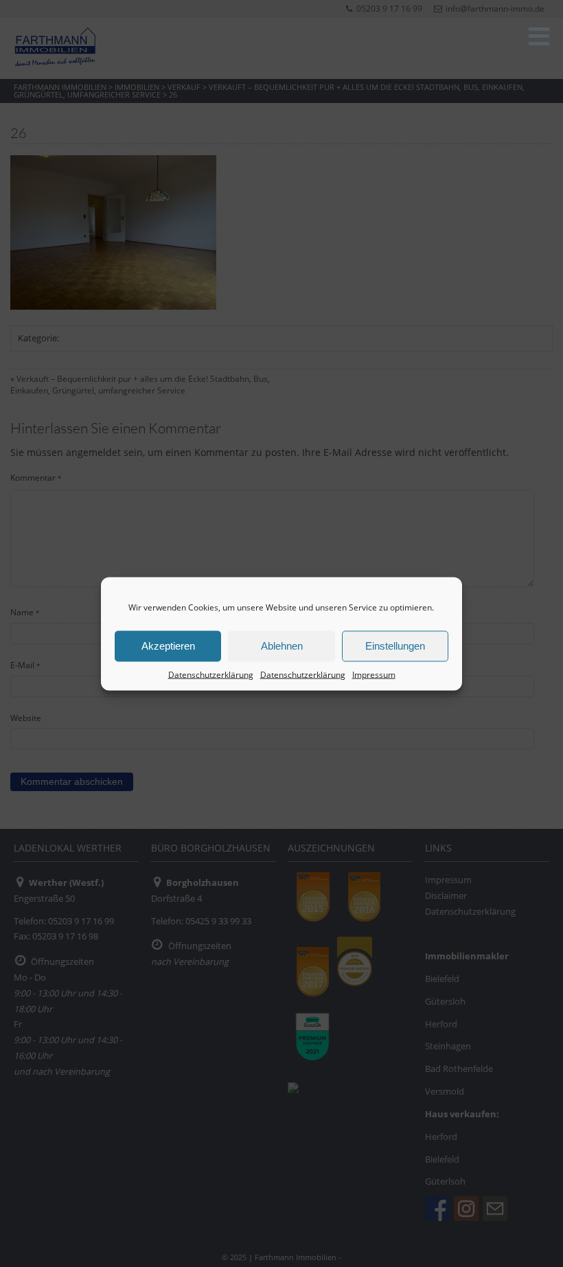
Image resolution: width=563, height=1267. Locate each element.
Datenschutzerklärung (210, 674)
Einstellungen (395, 646)
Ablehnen (282, 646)
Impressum (373, 674)
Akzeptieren (168, 646)
